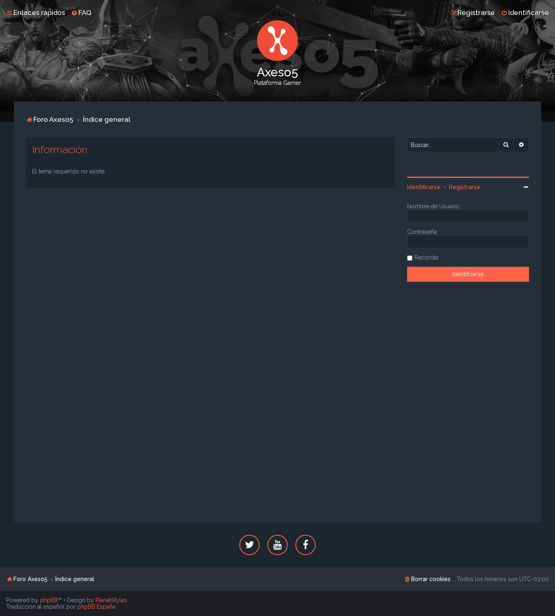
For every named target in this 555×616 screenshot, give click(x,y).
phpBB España (96, 606)
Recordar (426, 257)
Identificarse (423, 187)
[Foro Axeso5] (277, 40)
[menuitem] (81, 12)
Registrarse (464, 187)
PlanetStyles (111, 600)
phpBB (49, 600)
